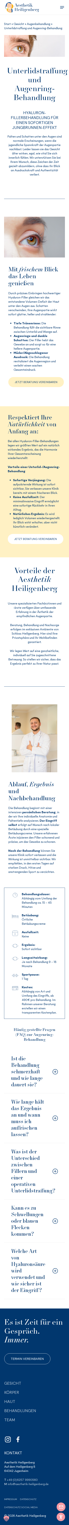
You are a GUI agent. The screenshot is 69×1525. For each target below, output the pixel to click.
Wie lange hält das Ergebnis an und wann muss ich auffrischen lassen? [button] (27, 1118)
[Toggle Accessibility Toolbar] (60, 1516)
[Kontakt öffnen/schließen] (61, 1506)
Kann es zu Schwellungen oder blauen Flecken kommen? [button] (27, 1221)
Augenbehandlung (38, 24)
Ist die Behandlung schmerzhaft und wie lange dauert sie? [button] (27, 1071)
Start (7, 24)
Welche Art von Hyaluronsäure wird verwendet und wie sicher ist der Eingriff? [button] (28, 1270)
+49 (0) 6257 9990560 (22, 1480)
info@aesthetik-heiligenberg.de (28, 1484)
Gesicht (19, 24)
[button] (62, 7)
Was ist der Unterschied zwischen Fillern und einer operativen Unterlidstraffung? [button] (33, 1171)
